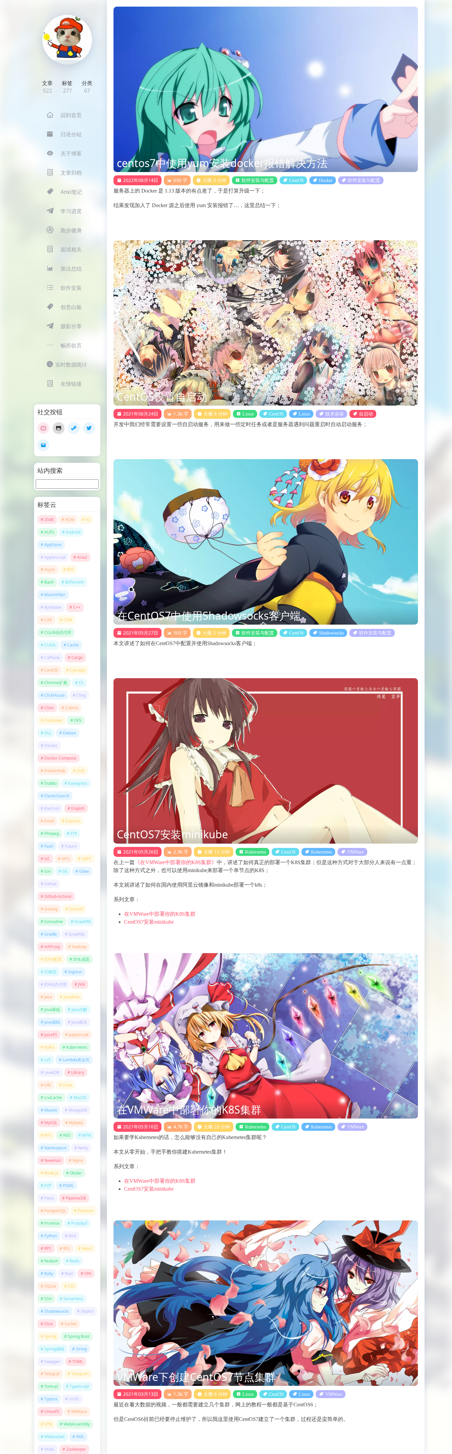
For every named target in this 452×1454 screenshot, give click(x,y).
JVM (81, 984)
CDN (68, 620)
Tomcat (51, 1386)
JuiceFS (50, 1034)
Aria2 (82, 557)
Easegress (77, 783)
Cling (81, 695)
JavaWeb (71, 997)
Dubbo (50, 783)
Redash (51, 1261)
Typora (50, 1399)
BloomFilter (55, 594)
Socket (71, 1324)
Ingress (75, 972)
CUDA (50, 645)
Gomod (76, 909)
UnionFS (52, 1411)
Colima (71, 708)
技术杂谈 (334, 414)
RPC (48, 1248)
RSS (66, 1248)
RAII (72, 1236)
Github (50, 884)
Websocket (54, 1436)
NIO (66, 1135)
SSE (71, 1286)
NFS (48, 1135)
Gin (47, 871)
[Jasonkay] (67, 40)
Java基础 (52, 1009)
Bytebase (53, 607)
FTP (73, 833)
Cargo (77, 657)
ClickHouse (54, 695)
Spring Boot (78, 1336)
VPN (48, 1424)
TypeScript (79, 1386)
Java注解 (79, 1009)
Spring (50, 1336)
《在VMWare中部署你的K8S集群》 (176, 862)
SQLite (50, 1286)
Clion (49, 708)
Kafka (49, 1047)
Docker (51, 745)
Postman (85, 1210)
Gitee (84, 871)
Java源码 (52, 1022)
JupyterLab (78, 1034)
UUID (74, 1399)
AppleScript (55, 557)
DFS (77, 720)
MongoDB (77, 1110)
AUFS (49, 532)
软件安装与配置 (258, 180)
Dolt (80, 770)
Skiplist (87, 1311)
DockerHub (54, 770)
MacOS (80, 1097)
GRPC (86, 858)
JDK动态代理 (55, 984)
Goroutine (53, 921)
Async (49, 569)
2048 (49, 519)
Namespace (55, 1148)
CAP (48, 620)
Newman (52, 1160)
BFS (70, 569)
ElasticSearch (56, 796)
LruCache (53, 1097)
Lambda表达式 (76, 1060)
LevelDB (52, 1072)
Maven (50, 1110)
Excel (49, 821)
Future (71, 846)
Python (50, 1236)
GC (47, 858)
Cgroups (77, 670)
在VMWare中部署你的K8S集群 (160, 914)
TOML (77, 1361)
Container (53, 720)
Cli (81, 682)
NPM (86, 1135)
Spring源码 (54, 1349)
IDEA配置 (53, 959)
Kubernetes (76, 1047)
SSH (48, 1298)
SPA (87, 1273)
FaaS (48, 846)
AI (88, 519)
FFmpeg (51, 833)
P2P (47, 1185)
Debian (69, 733)
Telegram (80, 1374)
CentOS (51, 670)
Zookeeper (76, 1449)
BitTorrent (74, 582)
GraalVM (82, 921)
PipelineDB (76, 1198)
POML (68, 1185)
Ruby (48, 1273)
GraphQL (76, 934)
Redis (74, 1261)
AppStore (53, 545)
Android (73, 532)
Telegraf (52, 1374)
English (77, 808)
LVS (47, 1060)
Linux (67, 1085)
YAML (49, 1449)
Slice (48, 1324)
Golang (51, 909)
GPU (66, 858)
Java (48, 997)
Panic (49, 1198)
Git (65, 871)
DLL (47, 733)
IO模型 (50, 972)
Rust (69, 1273)
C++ (76, 607)
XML (80, 1436)
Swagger (52, 1361)
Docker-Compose (60, 758)
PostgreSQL (55, 1210)
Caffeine (52, 657)
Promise (52, 1223)
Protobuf (79, 1223)
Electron (52, 808)
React (87, 1248)
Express (73, 821)
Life (47, 1085)
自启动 (366, 414)
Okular (76, 1173)
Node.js (51, 1173)
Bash (49, 582)
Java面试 (79, 1022)
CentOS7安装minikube (149, 922)
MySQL (50, 1122)
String (81, 1349)
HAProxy (52, 946)
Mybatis (76, 1122)
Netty (83, 1148)
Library (77, 1072)
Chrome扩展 (55, 682)
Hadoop (79, 946)
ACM (69, 519)
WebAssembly (77, 1424)
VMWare (79, 1411)
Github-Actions (57, 896)
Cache (73, 645)
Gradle (50, 934)
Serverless (73, 1298)
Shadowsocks (56, 1311)
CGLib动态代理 (57, 632)
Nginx (77, 1160)
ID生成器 (81, 959)
